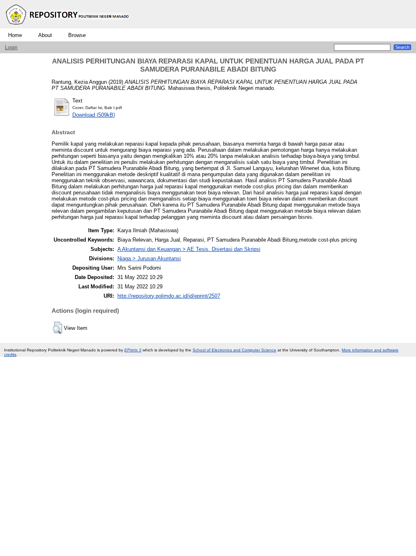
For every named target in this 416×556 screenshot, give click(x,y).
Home (15, 35)
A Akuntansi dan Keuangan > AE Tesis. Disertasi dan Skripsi (188, 249)
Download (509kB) (93, 115)
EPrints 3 (132, 350)
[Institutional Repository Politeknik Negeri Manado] (68, 27)
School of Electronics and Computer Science (234, 350)
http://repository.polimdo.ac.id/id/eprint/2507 (168, 296)
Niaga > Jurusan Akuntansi (149, 258)
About (45, 35)
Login (11, 47)
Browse (77, 35)
